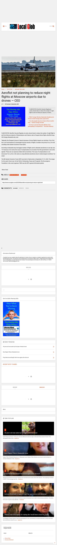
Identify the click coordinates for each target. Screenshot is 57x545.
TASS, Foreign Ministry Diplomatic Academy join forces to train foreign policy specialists (41, 117)
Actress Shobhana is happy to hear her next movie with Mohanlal (25, 494)
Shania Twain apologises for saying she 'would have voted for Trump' (26, 514)
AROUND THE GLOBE (20, 89)
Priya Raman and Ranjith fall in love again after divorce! (22, 474)
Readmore (16, 438)
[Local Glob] (23, 29)
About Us (30, 533)
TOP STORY (9, 89)
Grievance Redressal (9, 539)
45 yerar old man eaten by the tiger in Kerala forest (20, 433)
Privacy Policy (7, 538)
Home (2, 89)
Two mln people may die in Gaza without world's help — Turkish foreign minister (41, 121)
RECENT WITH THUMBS (10, 364)
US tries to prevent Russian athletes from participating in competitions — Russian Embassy (40, 125)
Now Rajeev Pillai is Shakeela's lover (16, 453)
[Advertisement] (28, 11)
